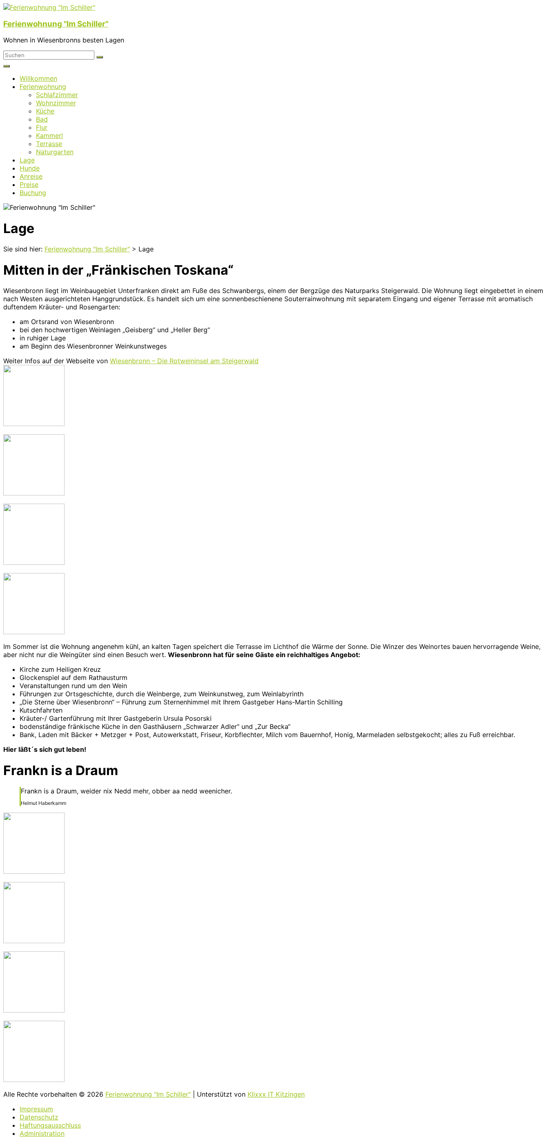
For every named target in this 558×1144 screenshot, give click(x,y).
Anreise (31, 176)
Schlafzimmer (57, 95)
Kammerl (49, 135)
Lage (27, 160)
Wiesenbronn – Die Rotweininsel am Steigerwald (184, 361)
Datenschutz (39, 1117)
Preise (29, 184)
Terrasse (49, 144)
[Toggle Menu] (6, 66)
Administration (42, 1133)
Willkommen (38, 78)
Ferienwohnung (43, 86)
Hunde (30, 168)
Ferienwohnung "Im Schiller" (55, 24)
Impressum (36, 1109)
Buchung (33, 193)
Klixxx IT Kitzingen (276, 1094)
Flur (41, 127)
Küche (45, 111)
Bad (42, 119)
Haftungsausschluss (50, 1125)
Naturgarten (55, 152)
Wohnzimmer (56, 103)
